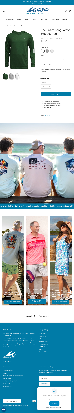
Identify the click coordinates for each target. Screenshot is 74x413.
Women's (26, 19)
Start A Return (43, 336)
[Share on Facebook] (47, 115)
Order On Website (44, 352)
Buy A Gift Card (43, 341)
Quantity (43, 82)
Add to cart (56, 94)
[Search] (4, 11)
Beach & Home (44, 19)
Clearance (65, 19)
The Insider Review (8, 378)
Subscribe (44, 383)
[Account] (65, 11)
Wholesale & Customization (10, 381)
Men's (19, 19)
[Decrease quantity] (42, 86)
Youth (34, 19)
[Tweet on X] (45, 115)
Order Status (42, 333)
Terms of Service (7, 386)
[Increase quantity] (49, 86)
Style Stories (55, 19)
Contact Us (42, 346)
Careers (41, 349)
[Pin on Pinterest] (49, 115)
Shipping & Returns (8, 370)
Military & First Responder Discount (13, 375)
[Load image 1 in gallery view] (20, 49)
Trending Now (10, 19)
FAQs (40, 339)
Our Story (5, 373)
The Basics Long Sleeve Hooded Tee (15, 25)
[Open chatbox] (3, 409)
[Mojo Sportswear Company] (37, 11)
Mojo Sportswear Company (12, 405)
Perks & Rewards (43, 344)
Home (4, 25)
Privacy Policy (6, 383)
